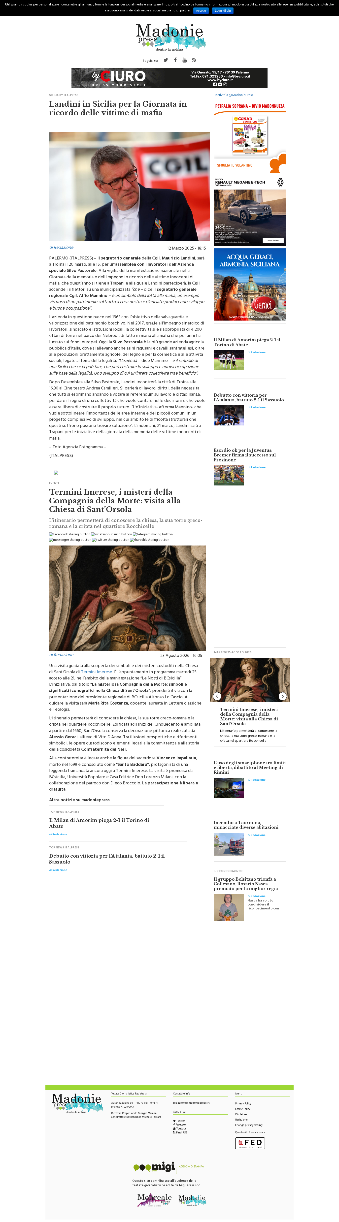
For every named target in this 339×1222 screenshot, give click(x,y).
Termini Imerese (96, 672)
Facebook (180, 1125)
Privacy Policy (243, 1104)
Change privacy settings (249, 1125)
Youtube (180, 1129)
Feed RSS (181, 1133)
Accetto (201, 10)
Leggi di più (223, 10)
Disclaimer (241, 1115)
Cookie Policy (242, 1109)
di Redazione (61, 248)
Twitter (180, 1121)
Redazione (241, 1120)
